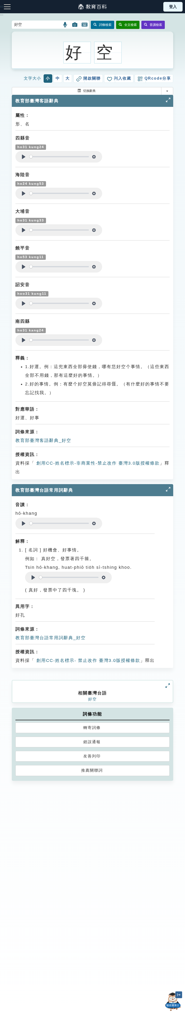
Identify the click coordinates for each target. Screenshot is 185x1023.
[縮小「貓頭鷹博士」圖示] (178, 994)
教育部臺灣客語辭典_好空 (43, 440)
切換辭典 (89, 91)
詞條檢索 (105, 25)
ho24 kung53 (30, 183)
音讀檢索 (156, 25)
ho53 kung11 (30, 257)
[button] (65, 25)
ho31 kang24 (30, 330)
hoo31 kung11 (31, 293)
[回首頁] (92, 7)
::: (2, 15)
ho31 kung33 (30, 220)
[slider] (59, 156)
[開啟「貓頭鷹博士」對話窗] (173, 1002)
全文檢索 (130, 25)
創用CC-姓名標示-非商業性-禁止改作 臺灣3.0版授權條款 (97, 463)
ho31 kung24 (30, 147)
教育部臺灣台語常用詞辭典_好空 (50, 637)
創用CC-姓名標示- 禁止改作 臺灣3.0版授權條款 (87, 660)
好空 (92, 699)
